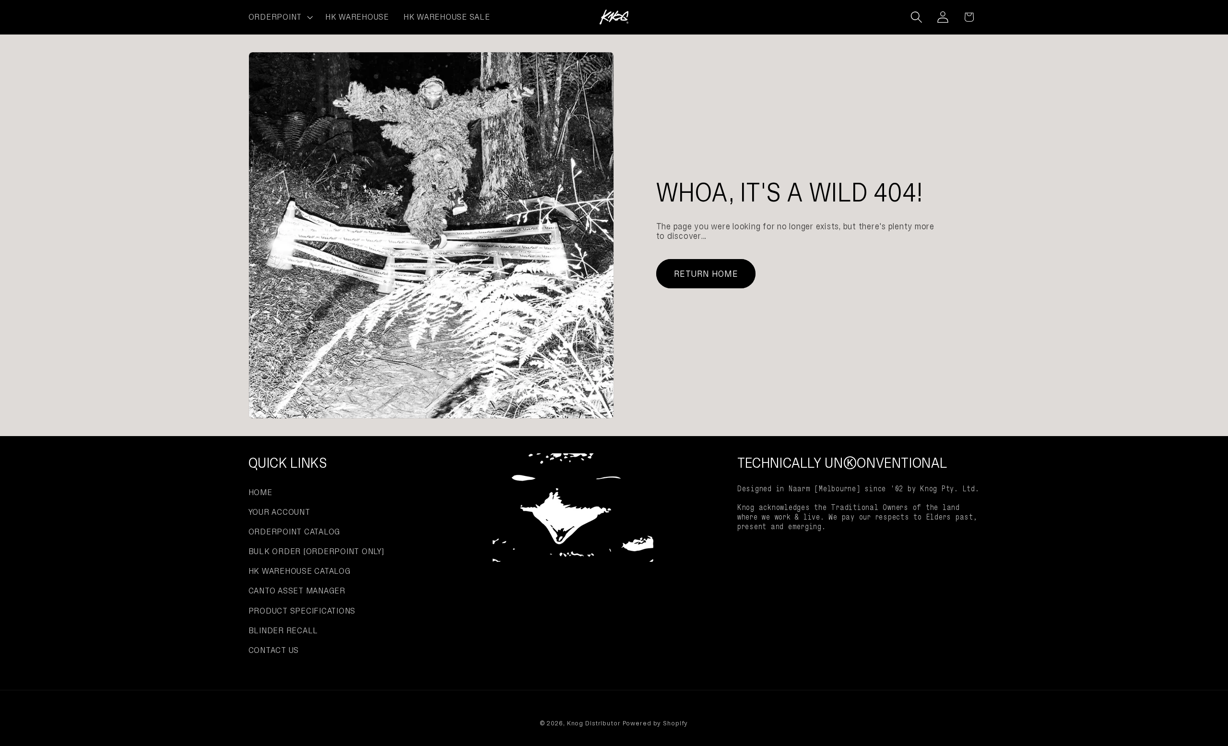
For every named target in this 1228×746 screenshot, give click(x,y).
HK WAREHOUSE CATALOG (299, 571)
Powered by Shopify (655, 723)
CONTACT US (273, 650)
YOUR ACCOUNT (279, 512)
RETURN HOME (706, 273)
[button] (279, 17)
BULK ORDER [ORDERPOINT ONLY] (316, 551)
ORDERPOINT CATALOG (294, 531)
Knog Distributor (594, 723)
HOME (260, 492)
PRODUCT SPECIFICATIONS (302, 610)
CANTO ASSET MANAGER (296, 590)
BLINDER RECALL (283, 630)
